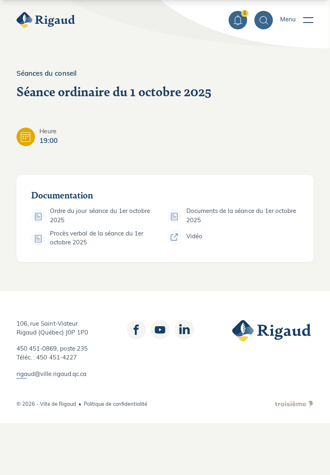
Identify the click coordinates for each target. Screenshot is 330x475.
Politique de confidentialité (115, 404)
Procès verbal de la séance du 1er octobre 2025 (96, 238)
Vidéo (194, 237)
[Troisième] (294, 404)
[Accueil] (46, 20)
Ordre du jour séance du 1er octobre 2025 (100, 216)
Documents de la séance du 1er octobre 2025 (241, 216)
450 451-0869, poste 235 (52, 349)
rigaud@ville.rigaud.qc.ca (51, 375)
